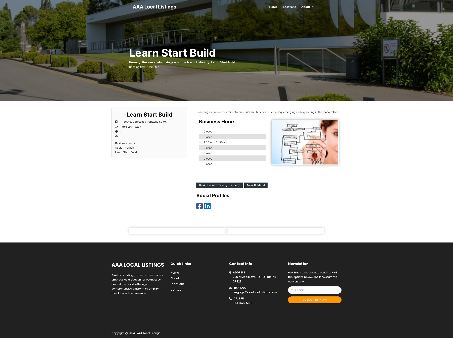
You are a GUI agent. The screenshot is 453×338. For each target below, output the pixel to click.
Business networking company (164, 62)
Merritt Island (197, 62)
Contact (176, 290)
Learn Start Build (126, 152)
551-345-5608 (243, 303)
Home (273, 6)
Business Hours (125, 143)
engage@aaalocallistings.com (255, 292)
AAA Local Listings (154, 7)
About (174, 278)
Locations (289, 6)
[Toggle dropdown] (313, 6)
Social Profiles (124, 147)
